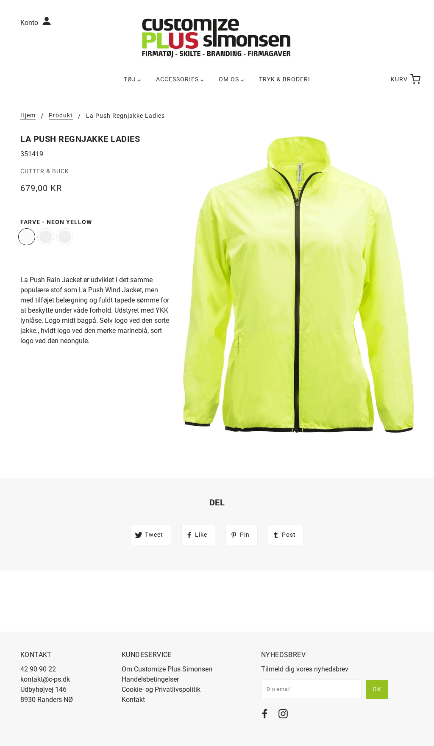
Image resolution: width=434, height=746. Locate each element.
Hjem (28, 115)
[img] (264, 715)
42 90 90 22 (38, 669)
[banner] (217, 37)
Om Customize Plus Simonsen (167, 669)
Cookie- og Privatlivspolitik (161, 689)
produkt (61, 115)
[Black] (64, 236)
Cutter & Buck (44, 171)
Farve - (56, 222)
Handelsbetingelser (150, 679)
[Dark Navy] (45, 236)
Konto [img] (30, 23)
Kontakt (133, 700)
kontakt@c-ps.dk (45, 679)
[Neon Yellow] (26, 236)
